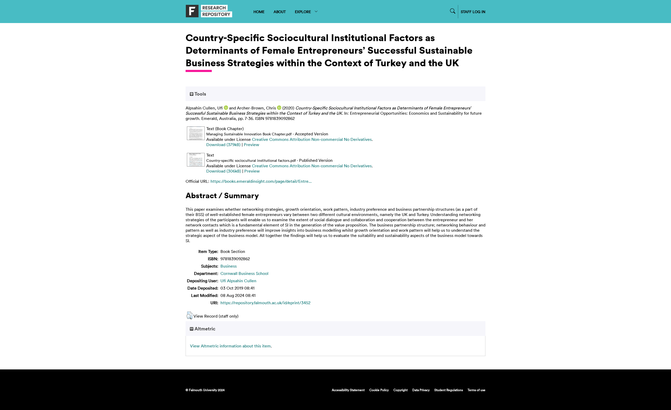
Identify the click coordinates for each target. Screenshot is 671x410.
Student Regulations (448, 389)
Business (228, 266)
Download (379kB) (223, 144)
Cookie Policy (379, 389)
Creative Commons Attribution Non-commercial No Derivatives (312, 139)
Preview (251, 144)
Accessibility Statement (348, 389)
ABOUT (280, 11)
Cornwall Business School (244, 273)
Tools (199, 94)
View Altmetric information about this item (230, 345)
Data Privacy (421, 389)
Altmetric (204, 328)
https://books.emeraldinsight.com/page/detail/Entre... (261, 181)
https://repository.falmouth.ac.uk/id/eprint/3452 (265, 302)
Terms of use (476, 389)
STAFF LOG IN (473, 11)
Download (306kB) (223, 171)
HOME (258, 11)
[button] (189, 315)
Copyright (400, 389)
